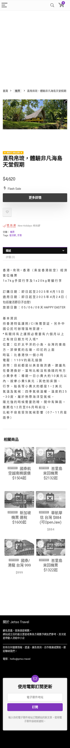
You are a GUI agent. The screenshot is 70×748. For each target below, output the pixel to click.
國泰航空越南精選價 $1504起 (19, 473)
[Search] (52, 5)
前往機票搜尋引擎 (50, 485)
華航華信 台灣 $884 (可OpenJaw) (51, 517)
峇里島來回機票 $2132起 (52, 473)
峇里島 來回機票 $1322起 (52, 565)
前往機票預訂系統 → (20, 482)
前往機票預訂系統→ (20, 526)
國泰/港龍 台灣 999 (19, 563)
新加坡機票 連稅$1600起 (21, 517)
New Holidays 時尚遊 (29, 225)
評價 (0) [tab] (10, 257)
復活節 (12, 235)
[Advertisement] (35, 47)
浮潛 (19, 235)
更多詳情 (35, 197)
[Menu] (4, 5)
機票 (17, 90)
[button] (65, 101)
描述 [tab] (8, 250)
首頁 (5, 90)
